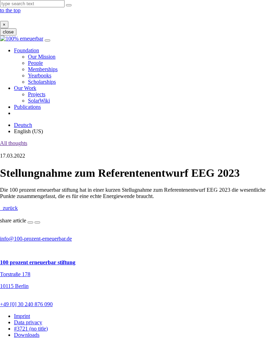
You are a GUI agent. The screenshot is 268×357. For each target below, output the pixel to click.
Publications (27, 107)
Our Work (25, 88)
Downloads (26, 335)
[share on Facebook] (30, 222)
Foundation (26, 50)
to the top (10, 10)
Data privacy (28, 322)
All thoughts (13, 143)
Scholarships (42, 82)
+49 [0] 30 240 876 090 (26, 304)
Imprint (22, 316)
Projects (36, 94)
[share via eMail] (37, 222)
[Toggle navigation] (47, 40)
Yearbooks (39, 75)
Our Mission (41, 57)
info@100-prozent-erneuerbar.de (36, 239)
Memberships (43, 69)
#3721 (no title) (31, 329)
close (8, 32)
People (35, 63)
